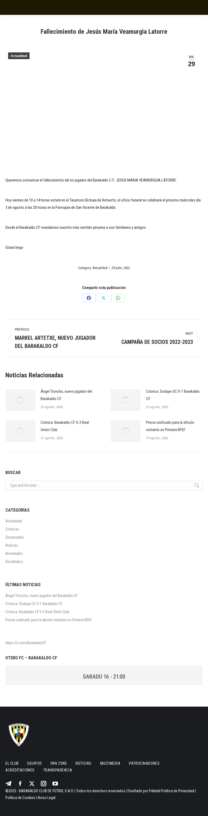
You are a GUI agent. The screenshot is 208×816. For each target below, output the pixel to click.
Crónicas (12, 529)
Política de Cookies (20, 797)
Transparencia (57, 770)
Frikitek (154, 791)
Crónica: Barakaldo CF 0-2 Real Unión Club (65, 426)
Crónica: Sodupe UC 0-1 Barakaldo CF (173, 395)
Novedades (14, 553)
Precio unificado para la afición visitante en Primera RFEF (170, 426)
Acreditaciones (20, 770)
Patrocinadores (144, 763)
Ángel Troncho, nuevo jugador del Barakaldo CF (66, 395)
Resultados (14, 561)
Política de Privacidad (177, 791)
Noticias (11, 545)
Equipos (34, 763)
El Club (12, 763)
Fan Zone (59, 763)
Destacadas (14, 537)
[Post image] (20, 400)
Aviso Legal (47, 797)
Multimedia (110, 763)
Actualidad (19, 56)
